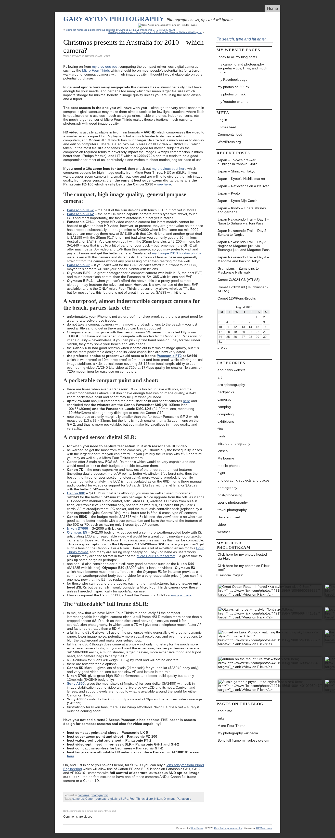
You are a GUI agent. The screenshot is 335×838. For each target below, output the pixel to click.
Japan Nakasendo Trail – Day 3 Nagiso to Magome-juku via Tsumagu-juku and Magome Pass (244, 246)
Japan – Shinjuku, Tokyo (236, 171)
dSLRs (123, 798)
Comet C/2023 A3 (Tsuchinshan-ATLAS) (243, 289)
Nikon (158, 798)
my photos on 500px (233, 87)
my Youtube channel (233, 102)
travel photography (232, 510)
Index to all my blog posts (237, 57)
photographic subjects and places (244, 480)
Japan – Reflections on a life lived (244, 186)
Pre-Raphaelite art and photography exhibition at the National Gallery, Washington (155, 32)
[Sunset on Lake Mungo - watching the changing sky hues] (270, 635)
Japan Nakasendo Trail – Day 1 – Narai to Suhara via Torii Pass (243, 221)
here (186, 401)
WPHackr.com (264, 828)
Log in (222, 120)
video (222, 524)
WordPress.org (229, 142)
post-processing (230, 495)
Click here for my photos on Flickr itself (244, 568)
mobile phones (229, 466)
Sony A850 (76, 683)
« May (222, 348)
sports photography (233, 502)
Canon (89, 798)
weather (224, 532)
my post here (181, 595)
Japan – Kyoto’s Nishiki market (241, 179)
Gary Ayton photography (113, 19)
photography (99, 795)
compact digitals (106, 798)
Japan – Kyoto (229, 193)
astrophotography (231, 385)
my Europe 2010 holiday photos (176, 253)
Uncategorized (229, 517)
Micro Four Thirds (96, 70)
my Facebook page (232, 79)
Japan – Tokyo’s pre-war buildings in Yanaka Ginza (238, 162)
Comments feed (230, 134)
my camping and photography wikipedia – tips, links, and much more (242, 68)
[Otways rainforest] (270, 611)
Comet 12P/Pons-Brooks (237, 298)
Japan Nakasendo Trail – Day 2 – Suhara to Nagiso (243, 232)
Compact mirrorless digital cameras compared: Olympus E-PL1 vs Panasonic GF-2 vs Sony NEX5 (121, 29)
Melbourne (226, 458)
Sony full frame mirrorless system (243, 740)
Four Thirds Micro (141, 798)
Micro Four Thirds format (156, 556)
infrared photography (234, 443)
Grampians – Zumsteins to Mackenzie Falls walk (238, 270)
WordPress (197, 828)
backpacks (226, 392)
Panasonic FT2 (169, 356)
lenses (223, 451)
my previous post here (169, 168)
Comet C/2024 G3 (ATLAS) (239, 280)
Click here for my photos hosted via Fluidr (242, 556)
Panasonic (184, 798)
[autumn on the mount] (270, 660)
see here (164, 184)
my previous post (105, 66)
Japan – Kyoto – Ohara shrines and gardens (242, 210)
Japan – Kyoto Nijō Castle (238, 201)
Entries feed (227, 127)
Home (272, 8)
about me (225, 711)
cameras (83, 795)
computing (226, 414)
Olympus (169, 798)
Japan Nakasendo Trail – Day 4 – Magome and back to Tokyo (243, 259)
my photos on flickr (232, 94)
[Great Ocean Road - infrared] (270, 588)
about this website (231, 370)
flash (221, 436)
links (221, 718)
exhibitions (226, 421)
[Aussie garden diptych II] (270, 683)
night (221, 473)
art (220, 377)
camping (224, 407)
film (220, 429)
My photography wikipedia (238, 733)
